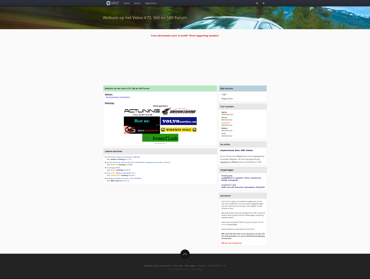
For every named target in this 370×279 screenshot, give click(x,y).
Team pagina (190, 266)
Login (224, 94)
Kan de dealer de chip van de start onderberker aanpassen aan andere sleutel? (138, 162)
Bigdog (247, 222)
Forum (137, 3)
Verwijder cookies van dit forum (157, 266)
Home (126, 3)
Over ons (202, 266)
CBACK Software (197, 269)
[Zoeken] (257, 3)
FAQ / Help (178, 266)
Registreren (150, 3)
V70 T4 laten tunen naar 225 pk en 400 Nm (123, 157)
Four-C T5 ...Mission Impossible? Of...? (121, 173)
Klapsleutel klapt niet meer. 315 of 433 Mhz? (124, 178)
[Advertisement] (185, 64)
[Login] (263, 3)
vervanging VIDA (113, 168)
